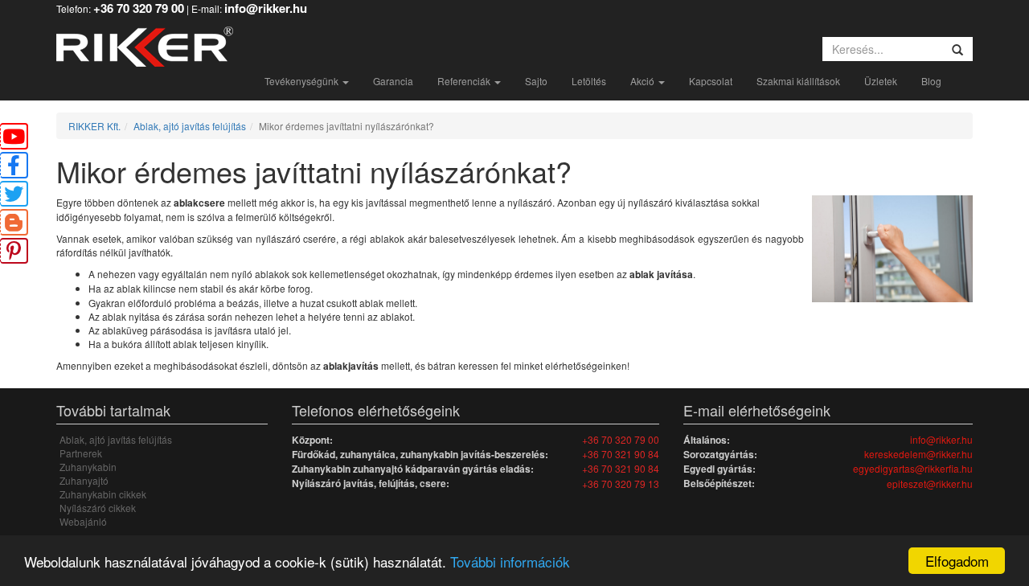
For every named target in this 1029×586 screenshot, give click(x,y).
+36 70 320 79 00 (620, 439)
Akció (643, 81)
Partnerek (80, 453)
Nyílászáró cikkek (97, 507)
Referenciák (465, 81)
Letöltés (589, 81)
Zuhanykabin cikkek (102, 494)
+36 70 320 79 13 (620, 483)
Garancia (393, 81)
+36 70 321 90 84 (620, 454)
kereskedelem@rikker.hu (918, 454)
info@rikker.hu (941, 439)
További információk (510, 561)
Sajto (536, 81)
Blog (931, 81)
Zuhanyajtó (84, 480)
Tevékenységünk (302, 81)
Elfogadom (957, 561)
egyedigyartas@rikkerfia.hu (913, 468)
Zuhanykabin (88, 466)
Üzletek (880, 81)
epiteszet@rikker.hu (930, 483)
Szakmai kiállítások (798, 81)
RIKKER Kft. (94, 126)
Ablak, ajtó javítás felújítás (189, 126)
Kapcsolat (710, 81)
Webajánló (83, 521)
